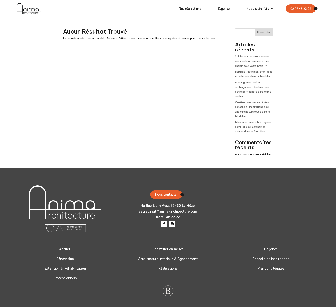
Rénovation (65, 258)
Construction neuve (168, 249)
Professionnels (65, 278)
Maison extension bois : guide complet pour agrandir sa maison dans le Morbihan (253, 126)
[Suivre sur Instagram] (172, 224)
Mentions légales (270, 268)
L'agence (271, 249)
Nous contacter (166, 194)
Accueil (65, 249)
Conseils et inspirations (270, 258)
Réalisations (168, 268)
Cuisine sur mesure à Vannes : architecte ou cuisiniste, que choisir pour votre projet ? (253, 61)
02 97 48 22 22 (300, 8)
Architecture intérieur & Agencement (168, 258)
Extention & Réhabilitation (65, 268)
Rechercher (264, 32)
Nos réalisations (190, 9)
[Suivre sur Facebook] (164, 224)
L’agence (224, 9)
